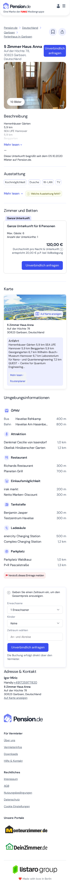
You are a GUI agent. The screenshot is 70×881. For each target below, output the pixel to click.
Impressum (11, 779)
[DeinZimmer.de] (26, 852)
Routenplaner (17, 381)
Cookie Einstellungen (17, 806)
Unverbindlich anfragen (55, 50)
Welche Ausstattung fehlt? (45, 193)
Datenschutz (12, 799)
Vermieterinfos (13, 747)
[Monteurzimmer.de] (26, 835)
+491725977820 (25, 682)
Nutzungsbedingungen (18, 792)
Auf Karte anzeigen (50, 313)
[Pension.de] (17, 5)
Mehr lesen (16, 375)
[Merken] (53, 32)
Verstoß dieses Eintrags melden (26, 575)
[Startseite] (24, 718)
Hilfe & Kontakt (13, 761)
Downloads (11, 754)
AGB (6, 786)
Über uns (9, 740)
